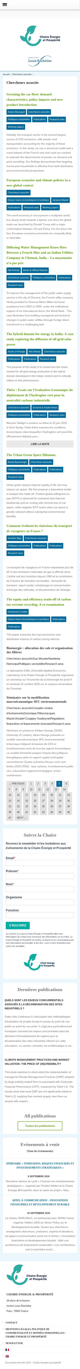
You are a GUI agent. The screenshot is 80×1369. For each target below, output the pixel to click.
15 (10, 795)
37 (60, 806)
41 (26, 812)
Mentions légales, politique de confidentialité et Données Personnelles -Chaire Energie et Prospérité (36, 1333)
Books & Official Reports (35, 270)
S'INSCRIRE (17, 925)
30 (68, 800)
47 (10, 817)
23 (10, 800)
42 (35, 812)
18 (35, 795)
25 (26, 800)
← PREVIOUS (17, 783)
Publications (39, 119)
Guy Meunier (40, 658)
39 (10, 812)
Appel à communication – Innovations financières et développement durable (40, 1202)
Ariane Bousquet (16, 112)
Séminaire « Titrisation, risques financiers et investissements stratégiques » (40, 1165)
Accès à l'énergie (16, 351)
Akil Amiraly (14, 270)
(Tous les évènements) (40, 1151)
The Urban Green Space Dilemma (31, 455)
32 (18, 806)
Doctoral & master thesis (45, 407)
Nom (9, 884)
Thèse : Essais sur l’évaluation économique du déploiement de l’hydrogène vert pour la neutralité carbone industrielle (40, 395)
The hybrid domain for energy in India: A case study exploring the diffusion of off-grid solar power (40, 339)
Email (10, 858)
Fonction (12, 910)
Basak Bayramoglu (17, 462)
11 (39, 789)
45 (60, 812)
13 (56, 789)
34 (35, 806)
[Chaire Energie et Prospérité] (40, 35)
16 (18, 795)
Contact (11, 1322)
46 (68, 812)
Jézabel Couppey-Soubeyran (32, 718)
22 (68, 795)
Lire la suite (40, 444)
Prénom (11, 871)
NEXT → (22, 817)
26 (35, 800)
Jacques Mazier (60, 200)
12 (47, 789)
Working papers (16, 127)
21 (60, 795)
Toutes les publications (40, 1125)
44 (51, 812)
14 (64, 789)
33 (26, 806)
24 (18, 800)
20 (51, 795)
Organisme (14, 897)
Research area (57, 119)
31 (10, 806)
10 (31, 789)
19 (43, 795)
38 (68, 806)
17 (26, 795)
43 (43, 812)
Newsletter (14, 1343)
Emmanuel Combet (17, 611)
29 (60, 800)
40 (18, 812)
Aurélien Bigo (15, 538)
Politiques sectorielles (19, 119)
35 (43, 806)
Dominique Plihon (34, 713)
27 (43, 800)
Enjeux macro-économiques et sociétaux (28, 200)
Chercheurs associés (22, 74)
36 (51, 806)
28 (51, 800)
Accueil (6, 74)
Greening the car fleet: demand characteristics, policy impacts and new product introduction (35, 99)
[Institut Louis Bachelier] (40, 60)
